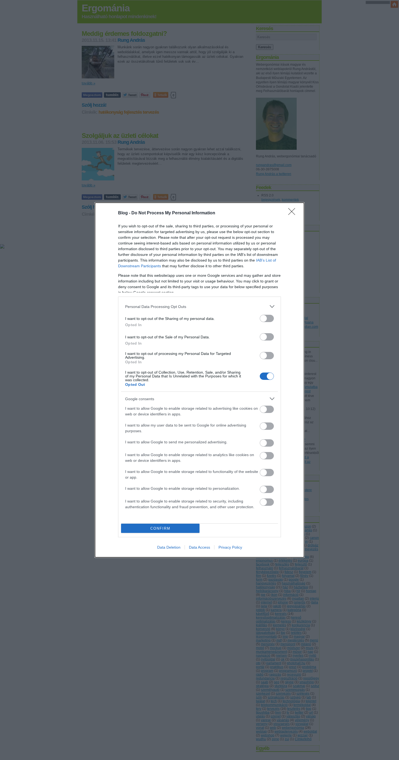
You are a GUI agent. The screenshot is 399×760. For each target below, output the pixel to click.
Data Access (199, 547)
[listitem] (199, 306)
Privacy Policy (230, 547)
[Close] (293, 213)
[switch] (267, 318)
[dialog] (199, 380)
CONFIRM (160, 528)
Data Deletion (168, 547)
